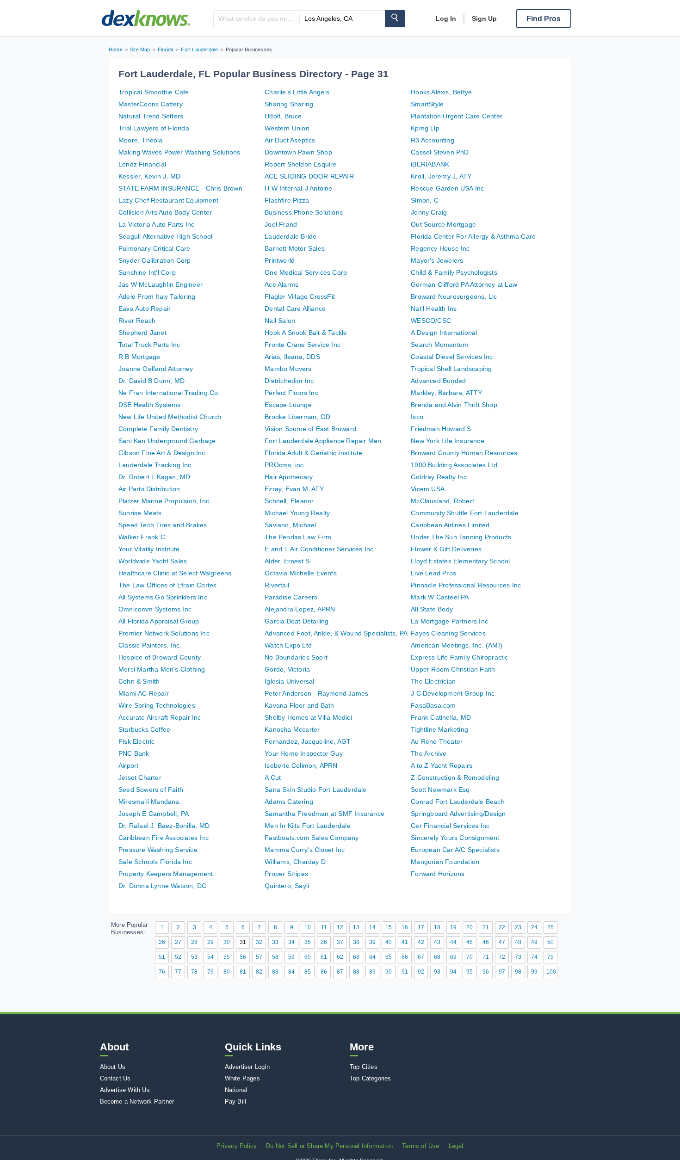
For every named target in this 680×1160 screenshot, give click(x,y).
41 (405, 942)
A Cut (273, 777)
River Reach (136, 320)
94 (453, 972)
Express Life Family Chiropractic (459, 657)
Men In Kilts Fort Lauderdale (308, 825)
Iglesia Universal (289, 681)
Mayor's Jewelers (437, 260)
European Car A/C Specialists (455, 849)
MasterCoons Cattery (150, 104)
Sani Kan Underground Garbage (167, 440)
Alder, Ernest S (287, 561)
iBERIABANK (430, 164)
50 (550, 942)
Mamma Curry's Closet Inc (305, 849)
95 (469, 972)
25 (550, 927)
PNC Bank (133, 753)
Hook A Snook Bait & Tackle (306, 332)
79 (210, 972)
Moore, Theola (140, 140)
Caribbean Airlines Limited (450, 525)
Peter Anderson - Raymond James (316, 693)
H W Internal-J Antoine (298, 188)
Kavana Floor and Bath (299, 705)
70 (469, 957)
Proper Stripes (286, 873)
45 (469, 942)
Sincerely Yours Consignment (455, 837)
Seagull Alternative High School (165, 236)
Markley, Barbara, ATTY (446, 392)
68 (437, 957)
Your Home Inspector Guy (304, 753)
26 (162, 942)
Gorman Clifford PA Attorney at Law (464, 284)
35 (307, 942)
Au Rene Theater (437, 741)
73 (518, 957)
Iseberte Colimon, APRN (301, 765)
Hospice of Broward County (159, 657)
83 (275, 972)
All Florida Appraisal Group (158, 621)
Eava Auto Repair (144, 308)
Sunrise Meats (140, 513)
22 (502, 927)
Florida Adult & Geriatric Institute (313, 453)
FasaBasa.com (433, 705)
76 (162, 972)
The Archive (428, 753)
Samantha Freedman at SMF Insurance (324, 813)
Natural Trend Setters (150, 116)
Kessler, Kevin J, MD (149, 176)
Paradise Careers (291, 597)
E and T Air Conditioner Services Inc (319, 549)
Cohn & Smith (139, 681)
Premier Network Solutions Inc (164, 633)
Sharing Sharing (289, 104)
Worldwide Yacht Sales (152, 561)
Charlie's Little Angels (297, 92)
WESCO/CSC (431, 320)
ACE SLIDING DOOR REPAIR (309, 176)
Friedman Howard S (441, 428)
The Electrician (433, 681)
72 (502, 957)
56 (243, 957)
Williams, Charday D (295, 861)
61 (324, 957)
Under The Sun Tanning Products (461, 537)
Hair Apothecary (289, 477)
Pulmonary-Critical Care (154, 248)
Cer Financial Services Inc (450, 825)
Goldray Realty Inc (439, 477)
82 (259, 972)
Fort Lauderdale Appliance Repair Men (323, 440)
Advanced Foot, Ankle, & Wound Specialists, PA (336, 633)
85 (307, 972)
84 (291, 972)
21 (485, 927)
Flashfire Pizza (287, 200)
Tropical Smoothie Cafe (153, 92)
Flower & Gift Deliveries (446, 549)
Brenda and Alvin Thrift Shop (454, 404)
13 (356, 927)
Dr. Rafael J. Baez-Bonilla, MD (164, 825)
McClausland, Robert (442, 501)
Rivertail (277, 585)
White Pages (242, 1078)
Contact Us (115, 1078)
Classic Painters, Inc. (149, 645)
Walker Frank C (141, 537)
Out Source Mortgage (443, 224)
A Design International (444, 332)
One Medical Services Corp (306, 272)
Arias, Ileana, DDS (292, 356)
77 (178, 972)
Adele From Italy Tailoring (156, 296)
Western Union (287, 128)
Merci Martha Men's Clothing (161, 669)
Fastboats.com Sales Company (312, 837)
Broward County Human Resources (464, 453)
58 (275, 957)
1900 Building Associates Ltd (454, 465)
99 (534, 972)
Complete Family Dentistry (158, 428)
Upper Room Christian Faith (453, 669)
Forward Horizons (437, 873)
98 (518, 972)
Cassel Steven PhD (440, 152)
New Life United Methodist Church (169, 416)
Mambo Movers (288, 368)
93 (437, 972)
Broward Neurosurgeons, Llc (454, 296)
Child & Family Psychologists (454, 272)
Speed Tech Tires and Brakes (162, 525)
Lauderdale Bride (290, 236)
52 (178, 957)
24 (534, 927)
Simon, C (425, 200)
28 (194, 942)
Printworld (280, 260)
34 (291, 942)
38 (356, 942)
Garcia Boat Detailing (296, 621)
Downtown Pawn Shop (298, 152)
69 (453, 957)
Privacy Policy (236, 1145)
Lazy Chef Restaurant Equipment (168, 200)
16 (405, 927)
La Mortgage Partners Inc (449, 621)
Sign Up (484, 18)
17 (421, 927)
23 (518, 927)
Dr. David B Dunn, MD (151, 380)
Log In (446, 18)
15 (388, 927)
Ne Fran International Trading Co (168, 392)
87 (340, 972)
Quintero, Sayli (287, 885)
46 (485, 942)
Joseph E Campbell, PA (153, 813)
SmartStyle (427, 104)
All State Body (432, 609)
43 (437, 942)
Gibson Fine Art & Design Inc (161, 453)
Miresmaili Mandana (148, 801)
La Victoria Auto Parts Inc (156, 224)
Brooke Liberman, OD (297, 416)
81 (243, 972)
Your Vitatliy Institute (149, 549)
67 (421, 957)
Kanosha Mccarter (292, 729)
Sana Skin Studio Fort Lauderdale (315, 789)
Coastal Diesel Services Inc (452, 356)
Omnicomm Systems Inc (155, 609)
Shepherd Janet (142, 332)
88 (356, 972)
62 (340, 957)
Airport (128, 765)
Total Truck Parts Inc (149, 344)
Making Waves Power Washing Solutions (179, 152)
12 (340, 927)
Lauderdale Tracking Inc (155, 465)
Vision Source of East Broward (310, 428)
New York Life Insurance (447, 440)
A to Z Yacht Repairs (441, 765)
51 (162, 957)
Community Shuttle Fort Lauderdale (465, 513)
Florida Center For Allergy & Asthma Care (473, 236)
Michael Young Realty (297, 513)
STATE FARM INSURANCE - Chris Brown (180, 188)
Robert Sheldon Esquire (300, 164)
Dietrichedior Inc (289, 380)
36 (324, 942)
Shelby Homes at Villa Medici (308, 717)
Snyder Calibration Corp (154, 260)
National (236, 1089)
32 (259, 942)
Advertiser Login (247, 1066)
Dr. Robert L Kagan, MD (154, 477)
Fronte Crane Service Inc (302, 344)
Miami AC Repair (143, 693)
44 (453, 942)
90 (388, 972)
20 (469, 927)
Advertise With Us (125, 1089)
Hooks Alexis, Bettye (441, 92)
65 (388, 957)
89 (372, 972)
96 (485, 972)
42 (421, 942)
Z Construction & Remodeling (455, 777)
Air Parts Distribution (149, 489)
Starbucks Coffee (144, 729)
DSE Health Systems (149, 404)
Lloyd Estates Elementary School (460, 561)
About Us (113, 1066)
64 (372, 957)
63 (356, 957)
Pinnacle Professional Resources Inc (466, 585)
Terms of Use (420, 1145)
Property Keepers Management (165, 873)
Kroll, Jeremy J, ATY (441, 176)
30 (226, 942)
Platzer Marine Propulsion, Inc (163, 501)
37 (340, 942)
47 (502, 942)
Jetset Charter (139, 777)
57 (259, 957)
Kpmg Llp (425, 128)
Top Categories (370, 1078)
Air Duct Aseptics (290, 140)
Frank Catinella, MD (441, 717)
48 (518, 942)
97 (502, 972)
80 (226, 972)
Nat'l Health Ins (434, 308)
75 (550, 957)
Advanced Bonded (438, 380)
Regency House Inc (440, 248)
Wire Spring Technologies (156, 705)
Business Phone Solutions (304, 212)
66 (405, 957)
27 (178, 942)
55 (226, 957)
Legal (456, 1145)
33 (275, 942)
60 (307, 957)
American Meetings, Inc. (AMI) (456, 645)
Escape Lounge (288, 404)
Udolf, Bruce (283, 116)
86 (324, 972)
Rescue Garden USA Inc (447, 188)
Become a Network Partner (137, 1101)
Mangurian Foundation (445, 861)
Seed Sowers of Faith (150, 789)
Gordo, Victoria (287, 669)
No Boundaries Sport (296, 657)
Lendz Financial (142, 164)
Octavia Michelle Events (301, 573)
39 (372, 942)
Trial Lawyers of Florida (153, 128)
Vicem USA (428, 489)
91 (405, 972)
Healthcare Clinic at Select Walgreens (174, 573)
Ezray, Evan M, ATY (294, 489)
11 (324, 927)
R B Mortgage (139, 356)
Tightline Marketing (439, 729)
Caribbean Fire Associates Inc (163, 837)
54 (210, 957)
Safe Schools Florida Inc (155, 861)
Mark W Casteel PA (440, 597)
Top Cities (363, 1066)
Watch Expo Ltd (288, 645)
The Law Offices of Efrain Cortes (167, 585)
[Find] (395, 18)
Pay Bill (236, 1101)
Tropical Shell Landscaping (451, 368)
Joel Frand (281, 224)
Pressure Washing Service (158, 849)
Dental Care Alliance (295, 308)
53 (194, 957)
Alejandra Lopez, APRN (300, 609)
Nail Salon (280, 320)
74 (534, 957)
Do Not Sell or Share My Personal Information (329, 1145)
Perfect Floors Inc (291, 392)
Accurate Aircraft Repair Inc (159, 717)
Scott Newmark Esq (440, 789)
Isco (417, 416)
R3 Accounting (432, 140)
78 (194, 972)
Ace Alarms (281, 284)
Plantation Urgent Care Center (456, 116)
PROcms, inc (284, 465)
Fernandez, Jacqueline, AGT (308, 741)
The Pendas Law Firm (298, 537)
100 (551, 972)
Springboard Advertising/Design (458, 813)
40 (388, 942)
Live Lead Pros (433, 573)
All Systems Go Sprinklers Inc (162, 597)
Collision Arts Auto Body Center (165, 212)
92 (421, 972)
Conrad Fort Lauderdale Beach (458, 801)
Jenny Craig (429, 212)
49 (534, 942)
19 (453, 927)
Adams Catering (289, 801)
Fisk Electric (136, 741)
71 (485, 957)
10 (307, 927)
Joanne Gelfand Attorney (155, 368)
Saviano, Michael (290, 525)
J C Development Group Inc (453, 693)
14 (372, 927)
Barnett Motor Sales (295, 248)
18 (437, 927)
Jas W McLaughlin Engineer (160, 284)
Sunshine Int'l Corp (147, 272)
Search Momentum (439, 344)
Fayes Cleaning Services (448, 633)
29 (210, 942)
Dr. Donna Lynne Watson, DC (162, 885)
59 (291, 957)
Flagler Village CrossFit (300, 296)
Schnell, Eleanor (289, 501)
